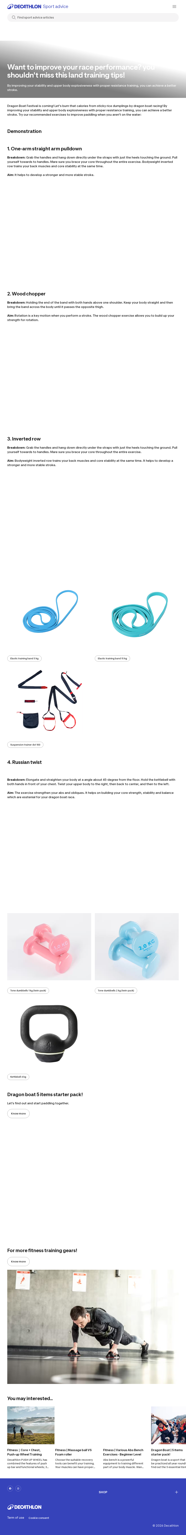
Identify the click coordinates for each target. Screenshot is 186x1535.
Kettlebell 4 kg (18, 1076)
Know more (18, 1113)
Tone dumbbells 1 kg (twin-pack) (28, 990)
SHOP (103, 1492)
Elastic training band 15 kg (112, 658)
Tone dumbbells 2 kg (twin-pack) (116, 990)
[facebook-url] (10, 1488)
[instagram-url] (18, 1488)
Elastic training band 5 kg (24, 658)
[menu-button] (174, 6)
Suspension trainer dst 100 (25, 744)
